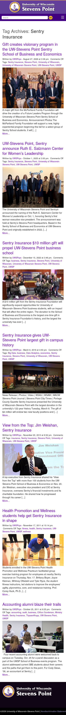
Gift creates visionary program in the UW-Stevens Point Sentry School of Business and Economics (32, 49)
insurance (15, 438)
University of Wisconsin (48, 62)
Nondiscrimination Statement (53, 711)
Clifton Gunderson (45, 612)
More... (6, 133)
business (15, 260)
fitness (25, 528)
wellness (27, 531)
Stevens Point (31, 62)
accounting (16, 612)
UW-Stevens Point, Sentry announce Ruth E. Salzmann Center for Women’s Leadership (32, 148)
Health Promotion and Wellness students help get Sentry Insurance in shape (32, 515)
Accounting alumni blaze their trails (31, 604)
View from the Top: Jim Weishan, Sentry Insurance (30, 427)
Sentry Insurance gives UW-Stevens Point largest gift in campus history (32, 340)
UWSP (59, 65)
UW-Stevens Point (46, 65)
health (32, 528)
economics (45, 352)
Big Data (12, 352)
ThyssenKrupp (32, 615)
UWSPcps (16, 59)
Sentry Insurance (15, 62)
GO (50, 18)
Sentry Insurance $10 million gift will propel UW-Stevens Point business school (32, 247)
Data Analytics (32, 352)
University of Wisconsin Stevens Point (19, 65)
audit (24, 612)
